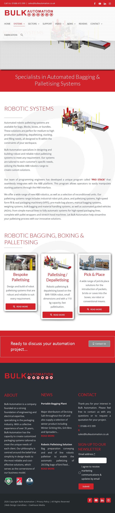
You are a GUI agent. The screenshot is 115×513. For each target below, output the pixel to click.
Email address (87, 454)
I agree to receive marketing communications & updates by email (91, 472)
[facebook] (90, 500)
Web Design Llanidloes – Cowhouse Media (25, 505)
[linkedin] (102, 500)
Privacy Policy (43, 501)
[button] (21, 35)
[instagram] (108, 500)
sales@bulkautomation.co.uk (41, 3)
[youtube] (96, 500)
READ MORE (47, 435)
